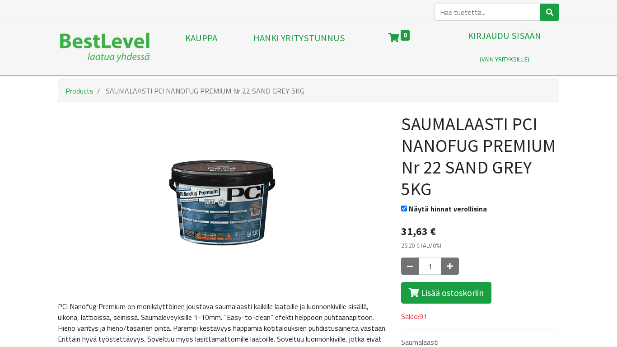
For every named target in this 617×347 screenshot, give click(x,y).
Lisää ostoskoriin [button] (451, 292)
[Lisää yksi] (450, 266)
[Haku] (549, 12)
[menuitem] (201, 47)
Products (79, 90)
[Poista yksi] (410, 266)
